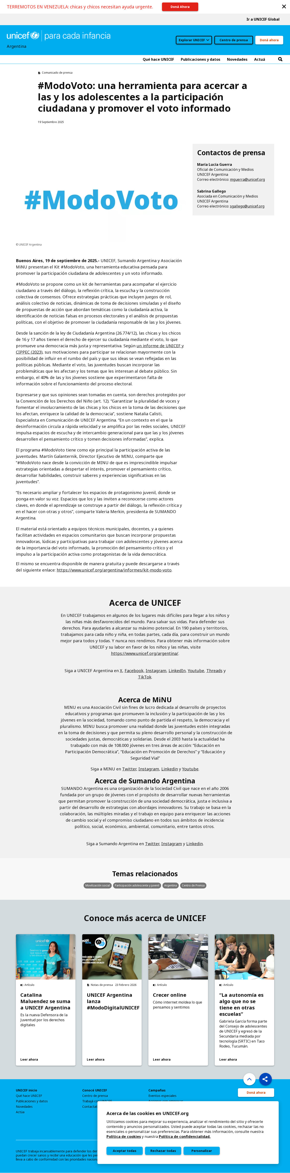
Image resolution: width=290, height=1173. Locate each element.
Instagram (156, 670)
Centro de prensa (234, 40)
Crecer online (169, 995)
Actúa (20, 1112)
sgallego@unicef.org (247, 206)
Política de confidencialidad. (184, 1136)
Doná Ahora (180, 7)
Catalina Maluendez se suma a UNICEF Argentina (45, 1001)
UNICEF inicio (26, 1090)
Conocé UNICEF (94, 1090)
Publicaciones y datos (32, 1101)
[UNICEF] (58, 35)
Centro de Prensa (193, 885)
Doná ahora (269, 40)
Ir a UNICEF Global (263, 19)
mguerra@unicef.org (247, 179)
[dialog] (188, 1132)
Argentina (170, 885)
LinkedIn (177, 670)
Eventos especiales (162, 1096)
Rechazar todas (163, 1151)
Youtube (196, 670)
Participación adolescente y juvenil (137, 885)
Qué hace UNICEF (29, 1096)
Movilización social (97, 885)
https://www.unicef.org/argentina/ (144, 653)
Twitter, (129, 769)
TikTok (144, 677)
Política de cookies (123, 1136)
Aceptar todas (124, 1151)
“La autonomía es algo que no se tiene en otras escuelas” (241, 1004)
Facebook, (135, 670)
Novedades (24, 1107)
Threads (214, 670)
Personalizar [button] (201, 1151)
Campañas (157, 1090)
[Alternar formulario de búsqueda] (280, 59)
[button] (284, 6)
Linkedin (169, 769)
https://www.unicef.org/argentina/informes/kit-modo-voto (114, 570)
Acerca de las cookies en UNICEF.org (147, 1113)
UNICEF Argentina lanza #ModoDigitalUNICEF (112, 1001)
